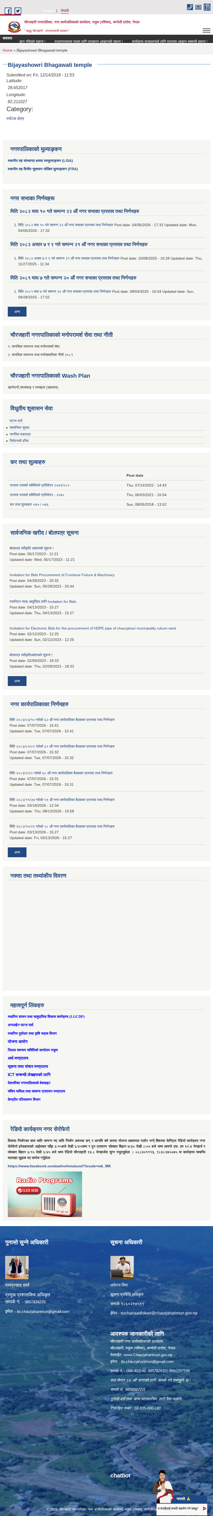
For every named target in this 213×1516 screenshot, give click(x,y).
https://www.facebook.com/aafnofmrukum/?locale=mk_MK (59, 1166)
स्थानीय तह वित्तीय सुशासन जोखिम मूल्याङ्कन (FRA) (43, 169)
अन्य (17, 312)
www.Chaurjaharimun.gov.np (148, 1355)
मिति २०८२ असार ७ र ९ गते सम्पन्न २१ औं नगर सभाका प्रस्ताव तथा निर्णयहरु (79, 244)
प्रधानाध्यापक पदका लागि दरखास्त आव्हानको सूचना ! (71, 41)
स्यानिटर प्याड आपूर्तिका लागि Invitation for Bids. (43, 601)
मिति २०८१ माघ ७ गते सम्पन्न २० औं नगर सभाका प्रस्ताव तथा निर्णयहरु (73, 278)
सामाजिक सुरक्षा (19, 427)
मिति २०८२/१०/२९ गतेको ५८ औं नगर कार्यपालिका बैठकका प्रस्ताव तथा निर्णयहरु (62, 826)
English (49, 11)
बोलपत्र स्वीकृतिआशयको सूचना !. (32, 655)
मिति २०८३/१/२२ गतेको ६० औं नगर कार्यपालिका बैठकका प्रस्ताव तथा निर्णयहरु (61, 773)
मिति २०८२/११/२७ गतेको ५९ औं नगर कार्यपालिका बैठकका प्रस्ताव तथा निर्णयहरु (62, 800)
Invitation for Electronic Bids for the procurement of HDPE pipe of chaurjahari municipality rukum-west (93, 628)
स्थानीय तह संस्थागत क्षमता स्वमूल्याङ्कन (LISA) (40, 161)
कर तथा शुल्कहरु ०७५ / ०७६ (29, 504)
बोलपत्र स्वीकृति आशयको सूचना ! (32, 548)
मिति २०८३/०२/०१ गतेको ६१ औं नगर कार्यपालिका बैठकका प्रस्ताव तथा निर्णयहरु (62, 746)
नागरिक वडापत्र (20, 434)
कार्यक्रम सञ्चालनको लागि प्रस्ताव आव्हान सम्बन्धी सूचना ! (152, 41)
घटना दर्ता (16, 421)
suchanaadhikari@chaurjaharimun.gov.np (159, 1313)
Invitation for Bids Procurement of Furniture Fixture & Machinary (62, 575)
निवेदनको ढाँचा (19, 441)
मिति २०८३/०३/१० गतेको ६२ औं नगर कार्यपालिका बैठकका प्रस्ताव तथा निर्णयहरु (62, 720)
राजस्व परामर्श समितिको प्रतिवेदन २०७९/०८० (40, 485)
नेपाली (65, 11)
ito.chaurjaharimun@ (34, 1311)
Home (7, 50)
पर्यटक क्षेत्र (15, 118)
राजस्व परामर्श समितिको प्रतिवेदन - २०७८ (37, 495)
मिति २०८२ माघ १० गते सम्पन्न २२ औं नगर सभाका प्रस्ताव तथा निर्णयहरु (74, 211)
